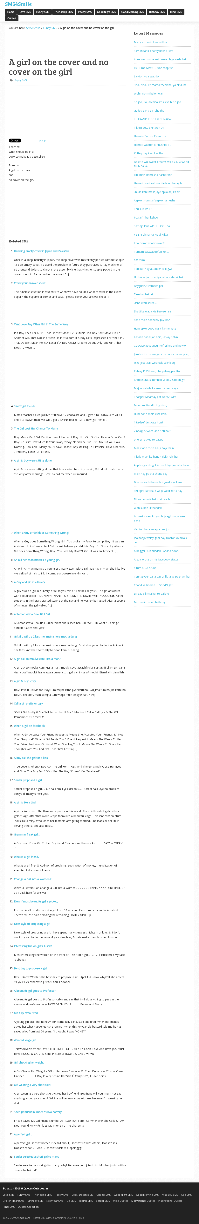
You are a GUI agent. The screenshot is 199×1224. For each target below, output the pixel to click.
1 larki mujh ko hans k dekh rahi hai (156, 456)
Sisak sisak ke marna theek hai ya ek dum (160, 85)
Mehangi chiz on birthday (149, 602)
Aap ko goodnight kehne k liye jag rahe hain (161, 465)
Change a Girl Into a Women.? (32, 879)
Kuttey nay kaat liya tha (148, 153)
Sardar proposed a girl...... (29, 780)
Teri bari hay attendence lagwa (153, 269)
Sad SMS (186, 1194)
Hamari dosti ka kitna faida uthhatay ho (158, 183)
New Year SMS (55, 1200)
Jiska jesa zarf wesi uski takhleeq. (154, 362)
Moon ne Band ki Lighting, (150, 405)
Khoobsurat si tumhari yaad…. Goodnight (159, 380)
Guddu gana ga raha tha (149, 110)
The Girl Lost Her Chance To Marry (36, 428)
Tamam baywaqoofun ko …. (151, 251)
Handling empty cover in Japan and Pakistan (41, 251)
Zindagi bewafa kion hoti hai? (152, 431)
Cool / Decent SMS (82, 1194)
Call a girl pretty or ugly (28, 703)
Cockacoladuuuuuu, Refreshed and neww (160, 345)
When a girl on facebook (29, 726)
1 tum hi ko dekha (145, 568)
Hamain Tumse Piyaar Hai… (151, 136)
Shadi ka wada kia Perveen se (152, 311)
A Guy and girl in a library (29, 582)
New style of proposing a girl (32, 924)
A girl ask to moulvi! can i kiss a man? (37, 659)
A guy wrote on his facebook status (156, 559)
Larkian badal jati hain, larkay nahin (156, 337)
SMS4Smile (18, 3)
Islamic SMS (86, 1200)
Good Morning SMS (132, 12)
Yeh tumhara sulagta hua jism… (154, 529)
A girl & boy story (25, 681)
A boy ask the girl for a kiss (31, 758)
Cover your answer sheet (29, 283)
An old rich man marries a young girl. (37, 560)
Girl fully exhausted (26, 1013)
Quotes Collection (28, 1206)
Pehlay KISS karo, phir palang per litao (158, 371)
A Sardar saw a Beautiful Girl (32, 614)
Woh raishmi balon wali (148, 93)
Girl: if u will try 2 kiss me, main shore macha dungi (45, 636)
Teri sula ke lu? (143, 209)
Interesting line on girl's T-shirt (33, 946)
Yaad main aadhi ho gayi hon (152, 320)
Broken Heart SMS (13, 1200)
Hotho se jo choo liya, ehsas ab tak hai (158, 277)
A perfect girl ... (23, 1134)
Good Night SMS (106, 12)
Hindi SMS (176, 12)
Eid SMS (71, 1200)
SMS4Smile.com (20, 1218)
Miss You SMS (170, 1194)
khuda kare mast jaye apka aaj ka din (157, 192)
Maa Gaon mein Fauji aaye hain (154, 448)
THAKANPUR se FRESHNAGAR (153, 119)
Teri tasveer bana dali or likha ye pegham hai (162, 576)
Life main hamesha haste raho (153, 175)
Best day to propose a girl (30, 968)
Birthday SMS (157, 12)
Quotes (11, 18)
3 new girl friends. (25, 406)
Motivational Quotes (143, 1200)
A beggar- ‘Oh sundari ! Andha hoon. (156, 551)
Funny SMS (42, 12)
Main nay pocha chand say (150, 473)
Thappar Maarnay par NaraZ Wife (155, 397)
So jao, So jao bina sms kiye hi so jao (157, 102)
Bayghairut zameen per (148, 286)
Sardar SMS (103, 1200)
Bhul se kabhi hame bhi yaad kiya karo (158, 482)
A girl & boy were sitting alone (33, 460)
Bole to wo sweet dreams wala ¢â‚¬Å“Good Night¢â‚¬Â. (161, 164)
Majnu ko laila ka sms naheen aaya (156, 388)
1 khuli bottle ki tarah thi (149, 127)
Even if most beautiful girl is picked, (36, 901)
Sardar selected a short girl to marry (36, 1156)
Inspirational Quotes (170, 1200)
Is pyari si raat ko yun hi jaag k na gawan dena (159, 518)
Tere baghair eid (144, 294)
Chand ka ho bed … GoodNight (153, 585)
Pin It (42, 141)
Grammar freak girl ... (27, 834)
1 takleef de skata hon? (148, 422)
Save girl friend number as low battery (38, 1112)
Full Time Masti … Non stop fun (154, 68)
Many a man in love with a (150, 42)
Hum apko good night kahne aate (155, 328)
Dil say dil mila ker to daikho (151, 593)
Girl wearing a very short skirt (32, 1085)
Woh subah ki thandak (148, 508)
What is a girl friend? (26, 857)
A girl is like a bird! (25, 802)
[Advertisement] (28, 43)
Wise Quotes (120, 1200)
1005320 (139, 260)
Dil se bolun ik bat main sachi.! (153, 499)
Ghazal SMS (103, 1194)
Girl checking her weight (29, 1062)
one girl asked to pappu (148, 439)
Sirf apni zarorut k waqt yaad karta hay (158, 491)
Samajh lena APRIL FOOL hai (152, 226)
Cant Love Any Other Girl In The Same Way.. (41, 324)
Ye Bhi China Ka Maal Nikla (151, 234)
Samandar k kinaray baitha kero (154, 51)
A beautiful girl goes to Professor (35, 990)
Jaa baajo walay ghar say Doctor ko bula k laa (160, 540)
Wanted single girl (25, 1040)
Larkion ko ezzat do (146, 76)
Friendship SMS (64, 12)
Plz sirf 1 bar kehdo (146, 217)
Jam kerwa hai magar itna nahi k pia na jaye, (161, 354)
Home (10, 12)
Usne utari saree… (145, 303)
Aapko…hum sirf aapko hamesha (154, 200)
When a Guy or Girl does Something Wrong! (41, 532)
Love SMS (25, 12)
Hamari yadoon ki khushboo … (153, 145)
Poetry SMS (85, 12)
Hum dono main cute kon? (150, 414)
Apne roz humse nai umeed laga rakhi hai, (160, 59)
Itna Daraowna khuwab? (149, 243)
